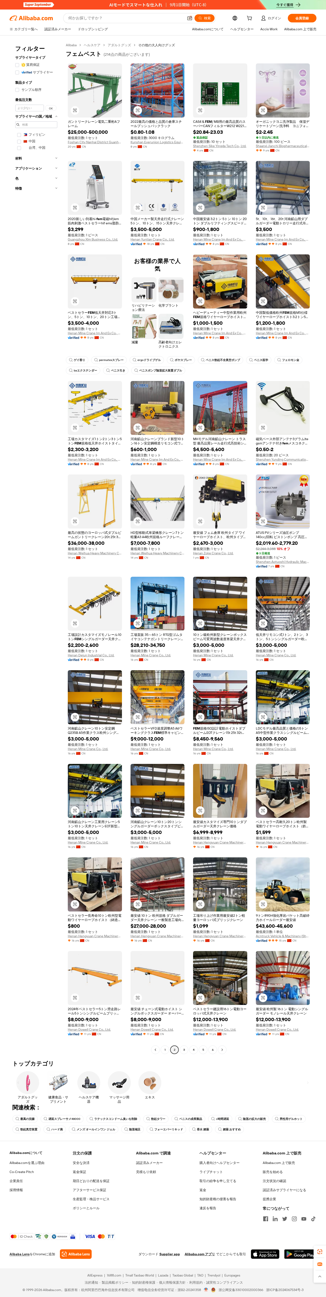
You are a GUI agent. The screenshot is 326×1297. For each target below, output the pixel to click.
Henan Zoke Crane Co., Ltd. (213, 553)
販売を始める (273, 1172)
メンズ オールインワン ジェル (96, 1129)
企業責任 (16, 1181)
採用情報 (16, 1190)
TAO (200, 1275)
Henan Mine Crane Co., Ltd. (151, 655)
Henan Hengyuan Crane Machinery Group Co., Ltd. (220, 842)
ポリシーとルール (86, 1208)
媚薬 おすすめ (232, 1129)
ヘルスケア (92, 45)
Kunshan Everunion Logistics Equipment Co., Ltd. (158, 142)
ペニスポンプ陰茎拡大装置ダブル (160, 370)
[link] (320, 1252)
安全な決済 (81, 1163)
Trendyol (213, 1275)
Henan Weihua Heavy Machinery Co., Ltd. (95, 553)
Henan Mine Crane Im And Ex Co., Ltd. (220, 239)
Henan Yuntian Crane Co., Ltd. (152, 239)
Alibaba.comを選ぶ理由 (27, 1163)
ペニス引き (118, 370)
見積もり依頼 (146, 1172)
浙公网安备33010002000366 (241, 1290)
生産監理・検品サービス (91, 1199)
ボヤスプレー (183, 360)
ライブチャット (211, 1172)
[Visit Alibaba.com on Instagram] (294, 1219)
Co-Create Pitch (22, 1172)
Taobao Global (182, 1275)
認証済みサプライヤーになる (284, 1190)
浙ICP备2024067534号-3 (285, 1290)
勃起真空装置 (28, 1129)
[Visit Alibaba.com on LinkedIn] (275, 1219)
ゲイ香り (79, 360)
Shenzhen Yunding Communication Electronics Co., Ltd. (283, 459)
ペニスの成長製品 (190, 1119)
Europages (232, 1275)
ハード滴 (57, 1129)
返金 (203, 1190)
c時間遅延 (222, 1119)
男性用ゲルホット (291, 1119)
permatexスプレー (111, 360)
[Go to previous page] (155, 1049)
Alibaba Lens (20, 1254)
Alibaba (71, 45)
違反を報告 (208, 1208)
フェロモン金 (290, 360)
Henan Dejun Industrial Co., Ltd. (91, 655)
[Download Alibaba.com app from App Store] (265, 1254)
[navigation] (36, 548)
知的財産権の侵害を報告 (218, 1199)
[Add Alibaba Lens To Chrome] (76, 1254)
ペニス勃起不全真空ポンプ (223, 360)
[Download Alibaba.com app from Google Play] (300, 1254)
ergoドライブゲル (149, 360)
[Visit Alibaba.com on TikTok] (313, 1219)
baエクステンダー (85, 370)
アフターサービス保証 (89, 1190)
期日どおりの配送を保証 (91, 1181)
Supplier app (169, 1254)
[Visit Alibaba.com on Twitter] (285, 1219)
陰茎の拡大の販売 (254, 1119)
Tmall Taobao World (139, 1275)
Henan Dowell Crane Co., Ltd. (89, 1029)
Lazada (163, 1275)
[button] (190, 18)
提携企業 (269, 1199)
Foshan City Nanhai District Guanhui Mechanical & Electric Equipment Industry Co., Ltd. (95, 142)
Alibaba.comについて (26, 1153)
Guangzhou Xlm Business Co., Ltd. (93, 239)
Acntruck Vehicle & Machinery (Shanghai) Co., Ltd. (283, 936)
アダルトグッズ (119, 45)
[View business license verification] (206, 1289)
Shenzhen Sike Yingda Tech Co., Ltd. (219, 146)
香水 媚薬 (203, 1129)
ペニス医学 (261, 360)
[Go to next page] (222, 1049)
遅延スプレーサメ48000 (64, 1119)
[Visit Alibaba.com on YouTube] (304, 1219)
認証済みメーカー (149, 1163)
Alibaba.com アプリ (200, 1254)
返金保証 (79, 1172)
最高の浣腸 (27, 1119)
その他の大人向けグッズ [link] (156, 45)
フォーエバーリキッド (168, 1129)
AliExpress (95, 1275)
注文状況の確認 (274, 1181)
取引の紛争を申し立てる (218, 1181)
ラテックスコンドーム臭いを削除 (115, 1119)
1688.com (114, 1275)
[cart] (250, 19)
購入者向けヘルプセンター (220, 1163)
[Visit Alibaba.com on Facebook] (265, 1219)
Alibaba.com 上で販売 (279, 1163)
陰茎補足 (135, 1129)
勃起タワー (158, 1119)
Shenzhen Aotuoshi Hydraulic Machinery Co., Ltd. (283, 562)
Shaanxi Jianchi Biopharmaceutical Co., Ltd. (283, 146)
